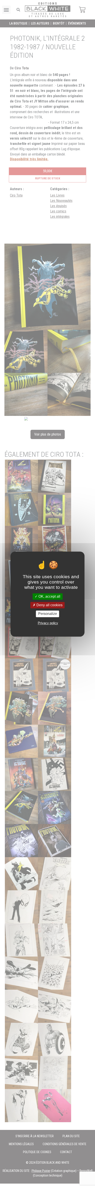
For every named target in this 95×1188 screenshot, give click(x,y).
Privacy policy (48, 623)
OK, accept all (49, 596)
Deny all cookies (49, 605)
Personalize (47, 614)
